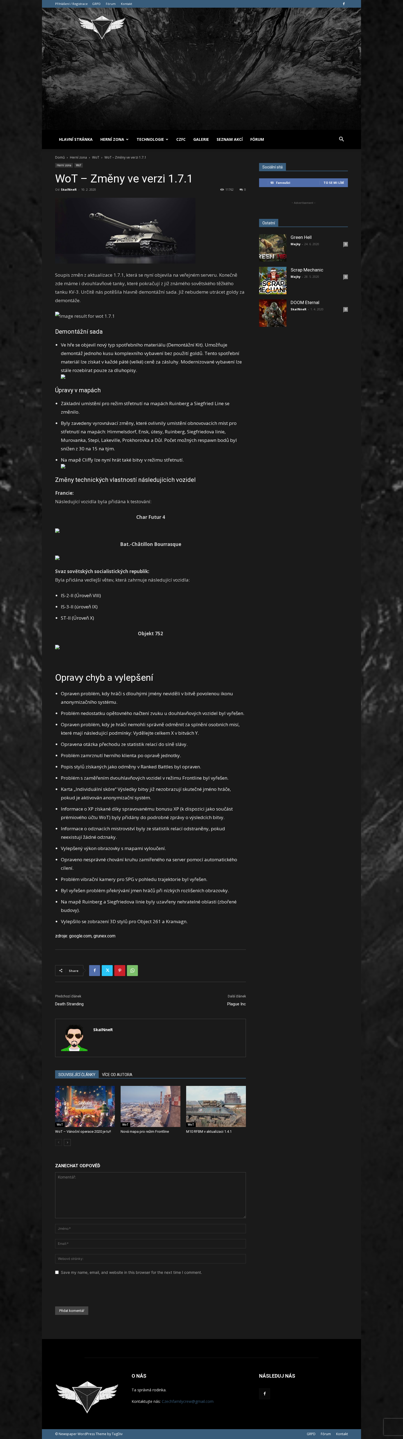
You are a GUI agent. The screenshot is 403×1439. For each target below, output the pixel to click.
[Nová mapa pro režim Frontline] (150, 1106)
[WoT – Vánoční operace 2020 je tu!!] (85, 1106)
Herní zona (112, 139)
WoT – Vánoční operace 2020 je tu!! (83, 1131)
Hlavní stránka (76, 139)
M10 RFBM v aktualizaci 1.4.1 (209, 1131)
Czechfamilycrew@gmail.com (188, 1401)
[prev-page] (58, 1142)
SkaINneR (69, 189)
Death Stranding (69, 1004)
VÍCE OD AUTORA (117, 1074)
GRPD (96, 4)
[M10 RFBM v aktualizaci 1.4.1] (216, 1106)
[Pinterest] (119, 970)
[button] (341, 139)
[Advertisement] (201, 88)
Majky (295, 244)
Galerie (201, 139)
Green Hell (301, 237)
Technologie (150, 139)
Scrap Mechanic (307, 270)
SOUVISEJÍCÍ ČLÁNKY (76, 1074)
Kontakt (126, 4)
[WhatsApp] (132, 970)
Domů (60, 157)
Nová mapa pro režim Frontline (145, 1131)
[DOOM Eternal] (272, 313)
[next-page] (67, 1142)
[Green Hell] (272, 248)
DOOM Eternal (305, 302)
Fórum (111, 4)
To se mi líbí (333, 183)
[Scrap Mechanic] (272, 280)
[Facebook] (344, 4)
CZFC (181, 139)
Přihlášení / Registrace (71, 4)
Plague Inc (236, 1004)
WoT (95, 157)
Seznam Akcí (230, 139)
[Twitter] (107, 970)
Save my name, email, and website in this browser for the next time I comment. (131, 1272)
